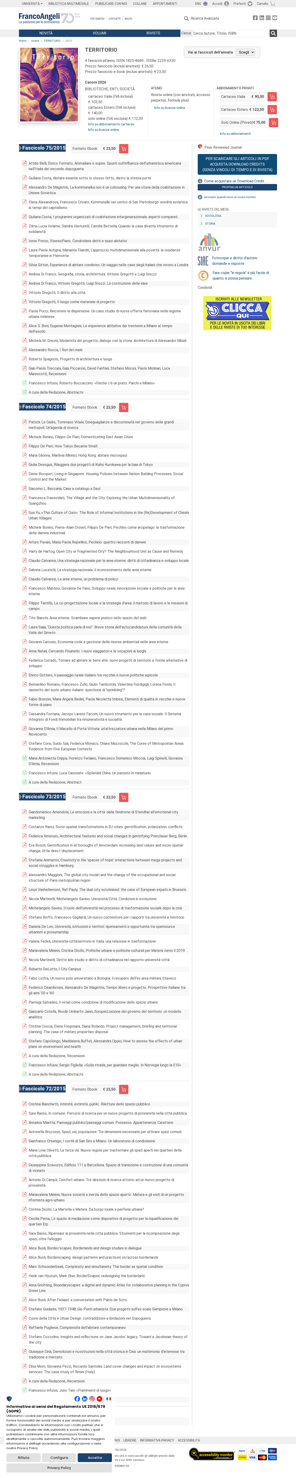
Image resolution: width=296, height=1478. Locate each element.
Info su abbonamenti (235, 134)
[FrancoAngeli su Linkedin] (261, 18)
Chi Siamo (97, 18)
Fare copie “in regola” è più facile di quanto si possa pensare (241, 276)
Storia (210, 223)
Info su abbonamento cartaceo (111, 124)
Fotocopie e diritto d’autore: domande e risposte (235, 261)
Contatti (114, 18)
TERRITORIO (52, 40)
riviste (35, 40)
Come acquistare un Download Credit (234, 181)
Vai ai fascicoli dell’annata (210, 52)
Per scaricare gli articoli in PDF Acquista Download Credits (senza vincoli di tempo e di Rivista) (237, 164)
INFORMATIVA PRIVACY (157, 1440)
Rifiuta (23, 1457)
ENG (198, 4)
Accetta (95, 1457)
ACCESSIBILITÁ (189, 1440)
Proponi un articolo (237, 187)
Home (22, 40)
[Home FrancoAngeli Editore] (49, 18)
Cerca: (186, 33)
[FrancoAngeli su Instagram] (268, 18)
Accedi (217, 4)
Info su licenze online (103, 130)
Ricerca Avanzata (205, 18)
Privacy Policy (59, 1468)
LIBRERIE (129, 1440)
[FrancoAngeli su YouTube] (274, 18)
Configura (59, 1457)
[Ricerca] (273, 33)
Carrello (262, 4)
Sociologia (213, 215)
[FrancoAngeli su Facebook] (255, 18)
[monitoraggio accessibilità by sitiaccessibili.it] (212, 1450)
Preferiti (240, 4)
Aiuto (128, 18)
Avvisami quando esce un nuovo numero (230, 197)
